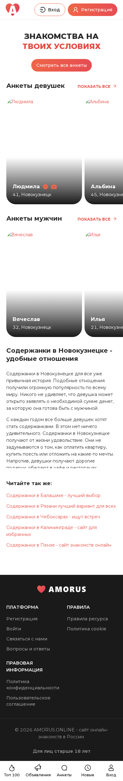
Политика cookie (86, 629)
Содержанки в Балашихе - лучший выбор (53, 495)
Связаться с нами (26, 639)
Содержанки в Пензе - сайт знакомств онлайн (58, 545)
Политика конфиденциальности (32, 685)
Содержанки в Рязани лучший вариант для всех (61, 506)
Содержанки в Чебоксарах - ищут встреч (53, 517)
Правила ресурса (87, 619)
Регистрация (22, 619)
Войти (13, 629)
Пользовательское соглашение (28, 701)
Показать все (94, 86)
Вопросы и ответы (28, 649)
